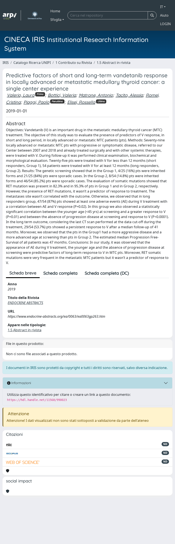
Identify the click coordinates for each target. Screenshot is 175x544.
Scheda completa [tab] (60, 273)
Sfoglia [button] (55, 19)
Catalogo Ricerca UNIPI (32, 62)
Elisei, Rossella (81, 102)
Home (55, 11)
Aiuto (164, 15)
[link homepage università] (34, 15)
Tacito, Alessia (129, 95)
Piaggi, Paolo (36, 102)
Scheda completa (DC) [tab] (107, 273)
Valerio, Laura (20, 95)
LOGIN (165, 24)
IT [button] (161, 6)
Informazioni (20, 383)
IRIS (6, 62)
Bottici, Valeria (62, 95)
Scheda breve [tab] (22, 273)
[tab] (136, 273)
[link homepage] (12, 15)
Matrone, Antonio (96, 95)
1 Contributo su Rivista (73, 62)
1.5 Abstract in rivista (113, 62)
